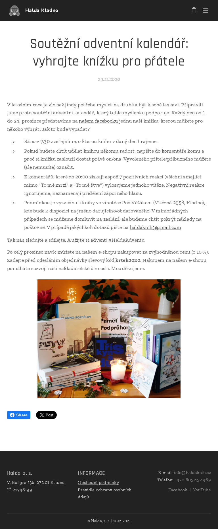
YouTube (202, 489)
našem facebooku (98, 121)
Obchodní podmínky (98, 482)
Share (22, 415)
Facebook (177, 489)
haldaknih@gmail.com (155, 227)
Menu (205, 10)
